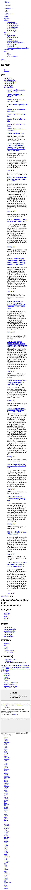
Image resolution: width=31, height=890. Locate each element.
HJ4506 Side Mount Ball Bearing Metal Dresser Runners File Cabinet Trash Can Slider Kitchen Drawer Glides (16, 305)
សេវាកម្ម (6, 32)
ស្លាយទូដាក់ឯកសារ (11, 29)
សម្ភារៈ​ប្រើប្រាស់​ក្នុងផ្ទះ (12, 44)
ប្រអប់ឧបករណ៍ (10, 46)
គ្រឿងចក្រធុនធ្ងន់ (11, 35)
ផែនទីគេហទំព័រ (18, 665)
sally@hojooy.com (8, 13)
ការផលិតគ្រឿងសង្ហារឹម (12, 41)
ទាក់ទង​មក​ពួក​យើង (8, 49)
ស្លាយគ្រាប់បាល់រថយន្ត (12, 27)
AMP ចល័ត (26, 665)
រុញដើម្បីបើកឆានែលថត (9, 669)
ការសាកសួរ (9, 170)
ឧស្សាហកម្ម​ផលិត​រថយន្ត (12, 37)
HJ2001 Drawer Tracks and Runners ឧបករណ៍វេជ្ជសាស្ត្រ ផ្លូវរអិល (16, 498)
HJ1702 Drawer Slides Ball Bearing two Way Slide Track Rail (16, 465)
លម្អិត (13, 170)
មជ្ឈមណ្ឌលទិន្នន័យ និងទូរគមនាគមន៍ (15, 42)
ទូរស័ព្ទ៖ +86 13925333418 (10, 659)
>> (7, 596)
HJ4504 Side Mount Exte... (16, 133)
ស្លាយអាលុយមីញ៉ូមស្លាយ (16, 667)
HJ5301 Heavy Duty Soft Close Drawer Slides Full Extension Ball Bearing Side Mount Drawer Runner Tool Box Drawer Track (16, 147)
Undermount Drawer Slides (23, 669)
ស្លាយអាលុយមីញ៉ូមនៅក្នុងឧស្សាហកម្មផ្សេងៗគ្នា (18, 48)
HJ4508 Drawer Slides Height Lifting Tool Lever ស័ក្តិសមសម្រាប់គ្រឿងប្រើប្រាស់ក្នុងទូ (16, 382)
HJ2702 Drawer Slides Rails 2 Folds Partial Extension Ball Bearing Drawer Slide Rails (16, 564)
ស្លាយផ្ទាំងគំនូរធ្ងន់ (11, 22)
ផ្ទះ (4, 69)
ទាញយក (9, 55)
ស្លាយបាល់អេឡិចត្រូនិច (12, 23)
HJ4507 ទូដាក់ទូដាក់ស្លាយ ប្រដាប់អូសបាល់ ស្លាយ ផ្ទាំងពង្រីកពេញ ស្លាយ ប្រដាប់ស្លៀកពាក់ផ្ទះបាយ (17, 344)
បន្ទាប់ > (5, 596)
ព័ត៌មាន (5, 648)
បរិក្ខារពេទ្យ (9, 39)
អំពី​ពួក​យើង (6, 18)
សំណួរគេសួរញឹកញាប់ (12, 56)
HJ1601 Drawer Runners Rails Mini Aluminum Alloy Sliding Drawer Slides (17, 179)
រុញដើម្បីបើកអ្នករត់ (5, 667)
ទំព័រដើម (6, 16)
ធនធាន (5, 51)
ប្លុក (8, 53)
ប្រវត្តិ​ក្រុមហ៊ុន (7, 613)
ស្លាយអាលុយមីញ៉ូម (11, 30)
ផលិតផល (6, 20)
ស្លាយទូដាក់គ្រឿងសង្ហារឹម (13, 25)
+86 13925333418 (8, 8)
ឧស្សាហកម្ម (6, 34)
